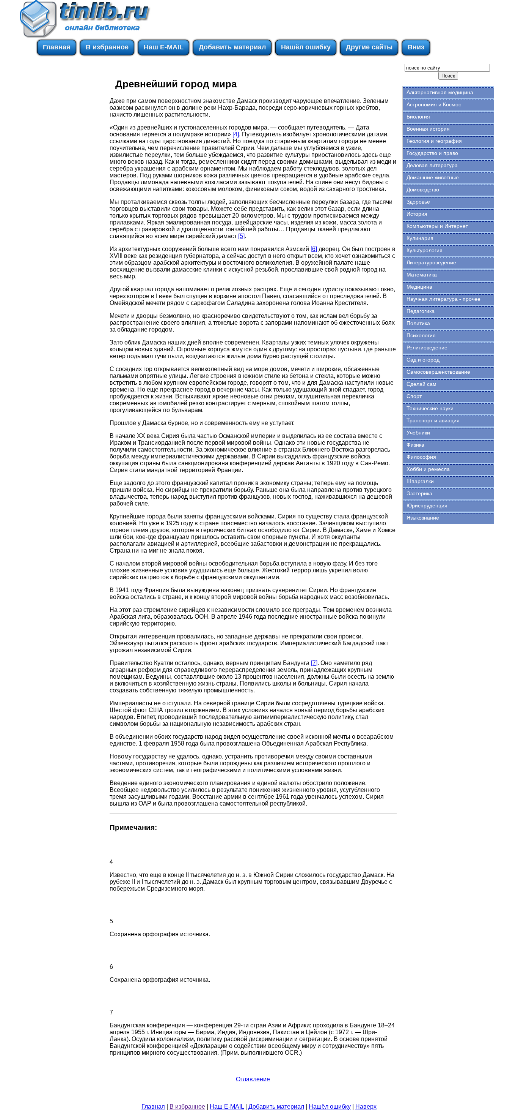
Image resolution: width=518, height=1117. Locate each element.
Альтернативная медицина (440, 92)
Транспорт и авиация (433, 420)
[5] (241, 236)
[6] (314, 249)
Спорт (414, 396)
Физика (415, 445)
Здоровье (418, 202)
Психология (421, 335)
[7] (314, 663)
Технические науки (430, 408)
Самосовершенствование (438, 372)
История (417, 214)
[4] (235, 134)
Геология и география (434, 141)
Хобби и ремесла (428, 469)
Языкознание (423, 518)
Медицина (419, 287)
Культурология (425, 250)
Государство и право (432, 153)
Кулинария (420, 238)
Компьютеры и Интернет (437, 226)
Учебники (418, 433)
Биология (418, 117)
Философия (421, 457)
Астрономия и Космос (434, 104)
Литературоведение (431, 262)
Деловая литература (432, 165)
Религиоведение (427, 347)
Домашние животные (433, 177)
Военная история (428, 129)
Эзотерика (419, 493)
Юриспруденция (427, 505)
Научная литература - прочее (443, 299)
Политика (418, 323)
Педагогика (421, 311)
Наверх (366, 1106)
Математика (422, 275)
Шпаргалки (420, 481)
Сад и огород (423, 360)
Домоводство (423, 189)
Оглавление (253, 1079)
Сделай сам (421, 384)
